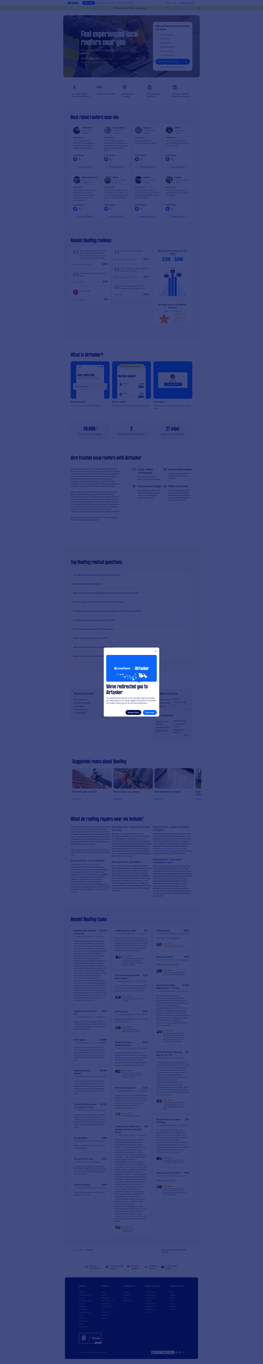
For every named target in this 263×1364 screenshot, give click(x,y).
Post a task (149, 712)
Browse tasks (133, 712)
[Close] (155, 651)
